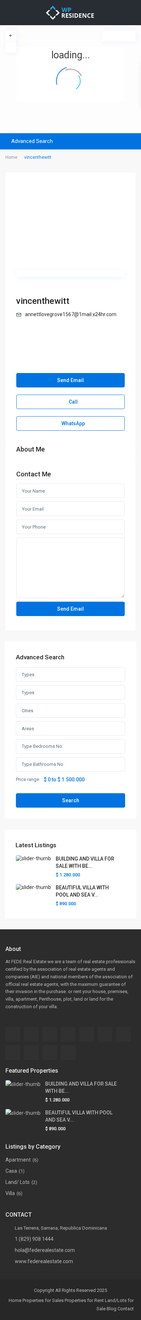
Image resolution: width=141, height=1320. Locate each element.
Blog (111, 1308)
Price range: (28, 779)
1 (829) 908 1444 (34, 1239)
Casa (11, 1171)
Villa (10, 1193)
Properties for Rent (84, 1300)
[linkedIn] (12, 1052)
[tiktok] (68, 1034)
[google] (123, 1034)
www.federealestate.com (44, 1261)
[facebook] (12, 1034)
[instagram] (68, 1052)
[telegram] (49, 1034)
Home (15, 1300)
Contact (126, 1308)
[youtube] (49, 1052)
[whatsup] (31, 1034)
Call (73, 402)
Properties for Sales (43, 1300)
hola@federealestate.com (45, 1250)
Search (70, 800)
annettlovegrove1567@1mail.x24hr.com (70, 314)
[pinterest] (31, 1052)
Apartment (18, 1160)
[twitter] (105, 1034)
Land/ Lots (17, 1182)
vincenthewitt (42, 301)
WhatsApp (72, 423)
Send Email (70, 380)
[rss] (86, 1034)
